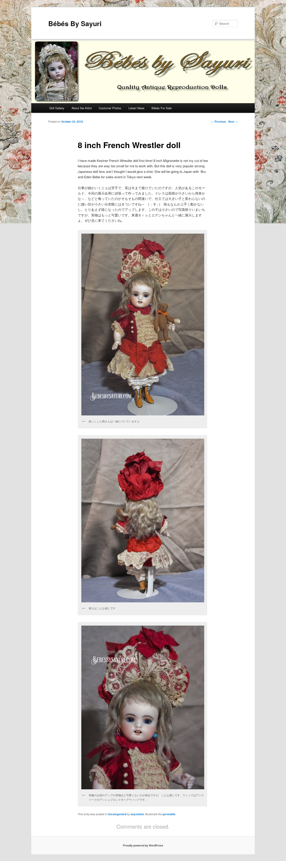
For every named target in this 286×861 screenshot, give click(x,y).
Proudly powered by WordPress (143, 845)
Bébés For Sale (161, 108)
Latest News (136, 108)
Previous (218, 121)
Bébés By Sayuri (74, 23)
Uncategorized (117, 814)
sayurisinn (137, 814)
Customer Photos (110, 108)
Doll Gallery (56, 108)
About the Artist (82, 108)
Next (233, 121)
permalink (169, 814)
